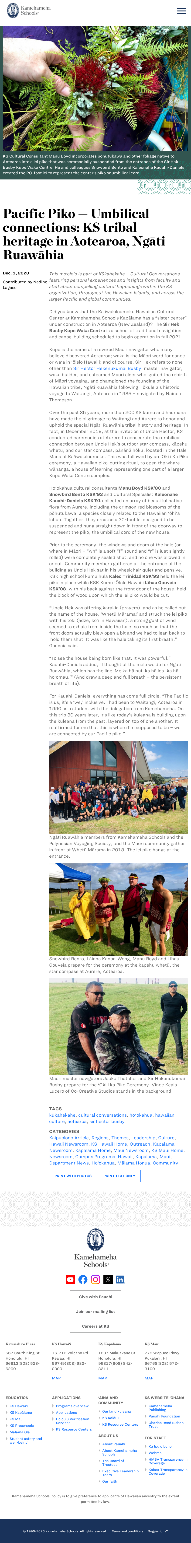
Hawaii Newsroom (68, 1144)
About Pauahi (113, 1444)
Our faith (109, 1481)
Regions (100, 1137)
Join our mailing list (95, 1311)
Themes (120, 1137)
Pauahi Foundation (164, 1416)
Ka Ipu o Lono (160, 1446)
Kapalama (146, 1156)
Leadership (143, 1137)
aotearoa (77, 1121)
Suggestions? (158, 1531)
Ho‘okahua (103, 1163)
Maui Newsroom (131, 1150)
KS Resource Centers (74, 1429)
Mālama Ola (20, 1432)
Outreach (140, 1144)
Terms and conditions (127, 1531)
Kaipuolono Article (69, 1137)
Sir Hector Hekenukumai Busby (107, 368)
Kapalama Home (93, 1150)
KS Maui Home (167, 1150)
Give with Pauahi (95, 1297)
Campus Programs (95, 1156)
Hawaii (125, 1156)
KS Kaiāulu (111, 1418)
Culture (166, 1137)
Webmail (156, 1453)
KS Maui (17, 1419)
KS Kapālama (21, 1412)
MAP (56, 1378)
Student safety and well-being (26, 1440)
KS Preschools (22, 1425)
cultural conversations (102, 1115)
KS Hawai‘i (19, 1406)
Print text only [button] (119, 1176)
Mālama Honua (133, 1163)
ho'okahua (141, 1115)
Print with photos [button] (73, 1176)
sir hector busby (107, 1121)
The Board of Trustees (113, 1462)
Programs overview (72, 1406)
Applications (66, 1412)
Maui (165, 1156)
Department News (69, 1163)
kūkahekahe (62, 1115)
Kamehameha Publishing (160, 1408)
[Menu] (180, 11)
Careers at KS (95, 1326)
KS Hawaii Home (109, 1144)
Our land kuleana (116, 1411)
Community (165, 1163)
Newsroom (60, 1156)
